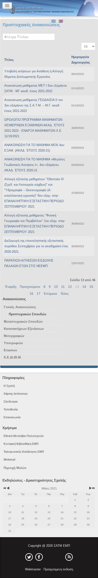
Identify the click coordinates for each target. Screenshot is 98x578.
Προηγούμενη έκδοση (58, 569)
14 (84, 287)
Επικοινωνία (12, 417)
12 (70, 287)
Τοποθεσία (11, 409)
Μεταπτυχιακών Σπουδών (23, 321)
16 (31, 293)
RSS (69, 557)
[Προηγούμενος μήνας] (8, 488)
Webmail (9, 459)
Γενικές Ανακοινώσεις (20, 307)
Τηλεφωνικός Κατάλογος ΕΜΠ (24, 451)
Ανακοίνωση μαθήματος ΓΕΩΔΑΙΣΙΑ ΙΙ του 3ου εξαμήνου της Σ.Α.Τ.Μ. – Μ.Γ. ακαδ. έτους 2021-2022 (33, 105)
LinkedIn (49, 557)
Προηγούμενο (30, 287)
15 (91, 287)
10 (56, 287)
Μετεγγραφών (14, 336)
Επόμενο (50, 293)
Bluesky (59, 557)
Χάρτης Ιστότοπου (16, 393)
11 (63, 287)
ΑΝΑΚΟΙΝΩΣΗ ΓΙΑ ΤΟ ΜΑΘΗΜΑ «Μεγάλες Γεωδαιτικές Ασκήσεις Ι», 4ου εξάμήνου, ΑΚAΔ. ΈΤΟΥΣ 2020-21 (34, 165)
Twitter (29, 557)
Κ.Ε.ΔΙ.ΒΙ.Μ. (13, 357)
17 (38, 293)
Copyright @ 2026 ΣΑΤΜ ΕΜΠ (49, 545)
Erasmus (10, 350)
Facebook (39, 557)
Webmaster (33, 569)
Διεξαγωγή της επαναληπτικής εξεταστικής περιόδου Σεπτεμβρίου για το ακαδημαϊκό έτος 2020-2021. (36, 246)
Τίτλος (9, 60)
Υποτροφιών (13, 343)
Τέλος (64, 293)
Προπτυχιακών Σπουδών (27, 314)
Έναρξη (10, 287)
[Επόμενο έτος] (93, 488)
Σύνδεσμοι (11, 401)
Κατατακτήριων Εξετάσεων (24, 329)
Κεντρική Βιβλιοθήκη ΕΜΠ (21, 444)
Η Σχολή (9, 386)
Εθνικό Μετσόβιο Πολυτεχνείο (24, 436)
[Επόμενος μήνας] (90, 488)
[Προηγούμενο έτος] (4, 488)
